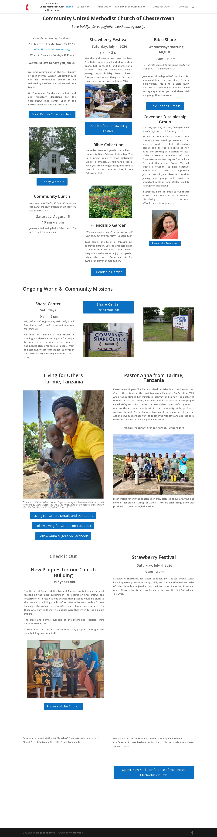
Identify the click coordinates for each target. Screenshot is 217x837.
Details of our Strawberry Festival (108, 128)
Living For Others (162, 7)
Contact (183, 7)
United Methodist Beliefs (153, 789)
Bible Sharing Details (164, 106)
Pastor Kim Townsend (165, 243)
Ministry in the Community (130, 7)
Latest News (84, 7)
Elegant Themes (45, 832)
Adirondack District (153, 756)
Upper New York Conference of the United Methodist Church (154, 772)
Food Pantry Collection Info (52, 114)
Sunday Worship (52, 182)
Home (69, 7)
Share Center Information (108, 307)
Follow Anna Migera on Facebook (63, 536)
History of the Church (63, 706)
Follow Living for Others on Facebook (63, 526)
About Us (103, 7)
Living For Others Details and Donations (63, 515)
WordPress (76, 832)
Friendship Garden (108, 272)
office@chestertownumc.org (52, 49)
